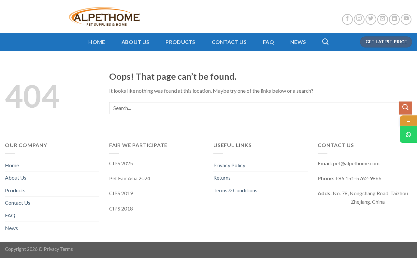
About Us (136, 42)
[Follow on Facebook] (347, 19)
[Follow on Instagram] (359, 19)
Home (96, 42)
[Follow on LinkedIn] (394, 19)
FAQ (268, 42)
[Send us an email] (382, 19)
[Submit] (405, 108)
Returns (222, 177)
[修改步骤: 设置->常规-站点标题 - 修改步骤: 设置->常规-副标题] (72, 16)
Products (180, 42)
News (298, 42)
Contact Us (229, 42)
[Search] (325, 41)
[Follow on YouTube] (406, 19)
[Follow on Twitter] (371, 19)
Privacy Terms (58, 249)
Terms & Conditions (235, 190)
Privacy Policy (229, 165)
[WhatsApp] (408, 134)
